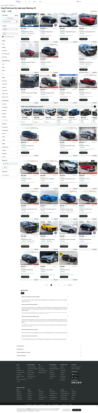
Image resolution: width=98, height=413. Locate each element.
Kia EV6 (73, 399)
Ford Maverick (41, 391)
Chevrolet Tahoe (64, 397)
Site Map (51, 378)
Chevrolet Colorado (64, 399)
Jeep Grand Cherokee (54, 393)
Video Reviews (30, 378)
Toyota (18, 389)
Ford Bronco (41, 393)
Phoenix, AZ (62, 372)
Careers (49, 404)
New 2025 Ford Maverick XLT (38, 119)
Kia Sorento (74, 393)
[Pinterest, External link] (80, 382)
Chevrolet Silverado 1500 (65, 393)
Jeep (50, 389)
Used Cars (18, 366)
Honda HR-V (30, 399)
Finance (40, 1)
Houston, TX (62, 368)
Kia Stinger (73, 395)
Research (34, 1)
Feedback (70, 404)
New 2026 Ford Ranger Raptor (73, 120)
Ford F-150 (41, 395)
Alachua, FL (12, 5)
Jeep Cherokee (52, 399)
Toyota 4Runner (19, 399)
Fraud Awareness (64, 404)
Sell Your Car (41, 366)
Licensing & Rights (55, 404)
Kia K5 (73, 397)
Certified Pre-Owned (20, 370)
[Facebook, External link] (74, 382)
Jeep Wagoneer (52, 395)
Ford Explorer (41, 399)
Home (2, 5)
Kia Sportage (74, 391)
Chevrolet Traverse (64, 395)
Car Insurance (52, 374)
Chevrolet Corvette (64, 391)
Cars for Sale (6, 5)
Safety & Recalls (30, 374)
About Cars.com (29, 404)
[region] (49, 409)
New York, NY (62, 378)
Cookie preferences (66, 409)
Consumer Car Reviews (32, 366)
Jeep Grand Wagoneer (54, 397)
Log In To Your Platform (75, 368)
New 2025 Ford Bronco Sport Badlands (62, 120)
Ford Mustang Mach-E (42, 397)
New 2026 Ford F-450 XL (26, 119)
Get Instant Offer (42, 368)
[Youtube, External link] (76, 382)
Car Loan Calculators (53, 366)
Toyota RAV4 (19, 391)
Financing (18, 381)
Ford (39, 389)
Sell (29, 1)
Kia (72, 389)
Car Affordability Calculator (54, 368)
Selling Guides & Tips (42, 372)
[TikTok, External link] (72, 382)
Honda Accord (30, 395)
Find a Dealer (19, 374)
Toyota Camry (19, 397)
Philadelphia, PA (63, 376)
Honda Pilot (30, 397)
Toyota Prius (19, 393)
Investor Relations (42, 404)
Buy (25, 1)
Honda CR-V (30, 391)
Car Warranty (52, 372)
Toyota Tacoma (19, 395)
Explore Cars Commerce (75, 366)
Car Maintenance (53, 376)
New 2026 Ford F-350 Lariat (50, 119)
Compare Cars (30, 370)
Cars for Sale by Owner (21, 372)
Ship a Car (51, 370)
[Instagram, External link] (78, 382)
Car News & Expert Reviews (32, 368)
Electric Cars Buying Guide (21, 379)
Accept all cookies (76, 409)
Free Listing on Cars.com (43, 370)
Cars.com (57, 408)
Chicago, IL (62, 366)
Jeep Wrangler (52, 391)
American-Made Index (31, 376)
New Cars (18, 368)
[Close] (97, 406)
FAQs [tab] (22, 293)
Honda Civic (30, 393)
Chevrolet (62, 389)
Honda (29, 389)
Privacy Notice (28, 408)
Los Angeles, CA (63, 370)
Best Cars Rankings (31, 372)
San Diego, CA (62, 379)
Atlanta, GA (62, 374)
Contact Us (35, 404)
